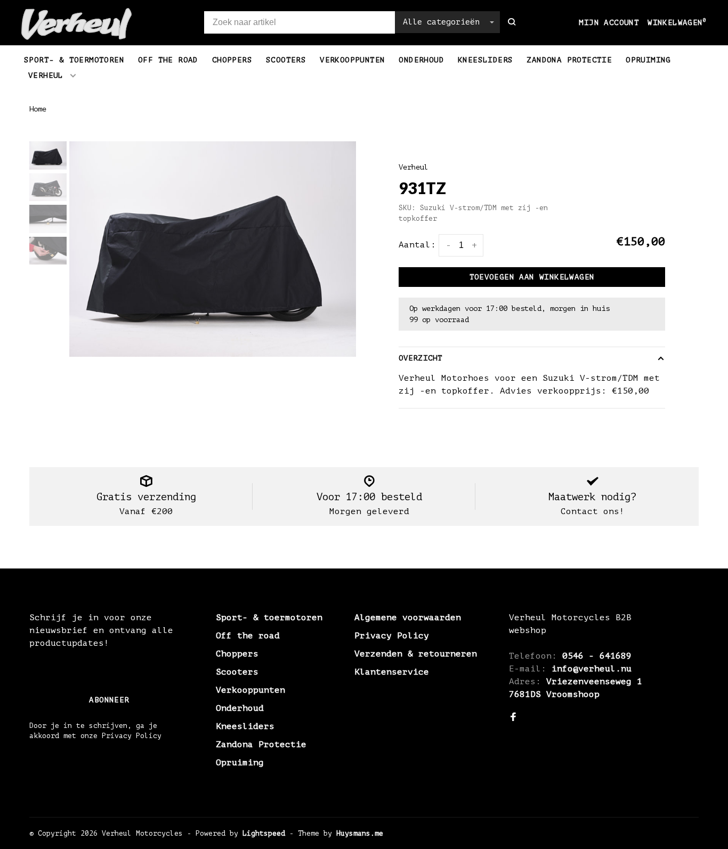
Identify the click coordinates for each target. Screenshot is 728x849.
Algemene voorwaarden (407, 617)
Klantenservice (391, 672)
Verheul (45, 75)
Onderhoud (421, 60)
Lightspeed (263, 833)
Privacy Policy (391, 635)
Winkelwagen (677, 23)
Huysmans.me (359, 833)
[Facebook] (513, 718)
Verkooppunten (352, 60)
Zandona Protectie (569, 60)
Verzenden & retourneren (415, 654)
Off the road (168, 60)
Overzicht (420, 358)
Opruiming (648, 60)
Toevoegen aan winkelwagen (532, 277)
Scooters (286, 60)
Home (37, 109)
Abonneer (109, 700)
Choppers (232, 60)
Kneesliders (485, 60)
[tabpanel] (212, 249)
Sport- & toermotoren (74, 60)
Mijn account (609, 23)
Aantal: (417, 245)
